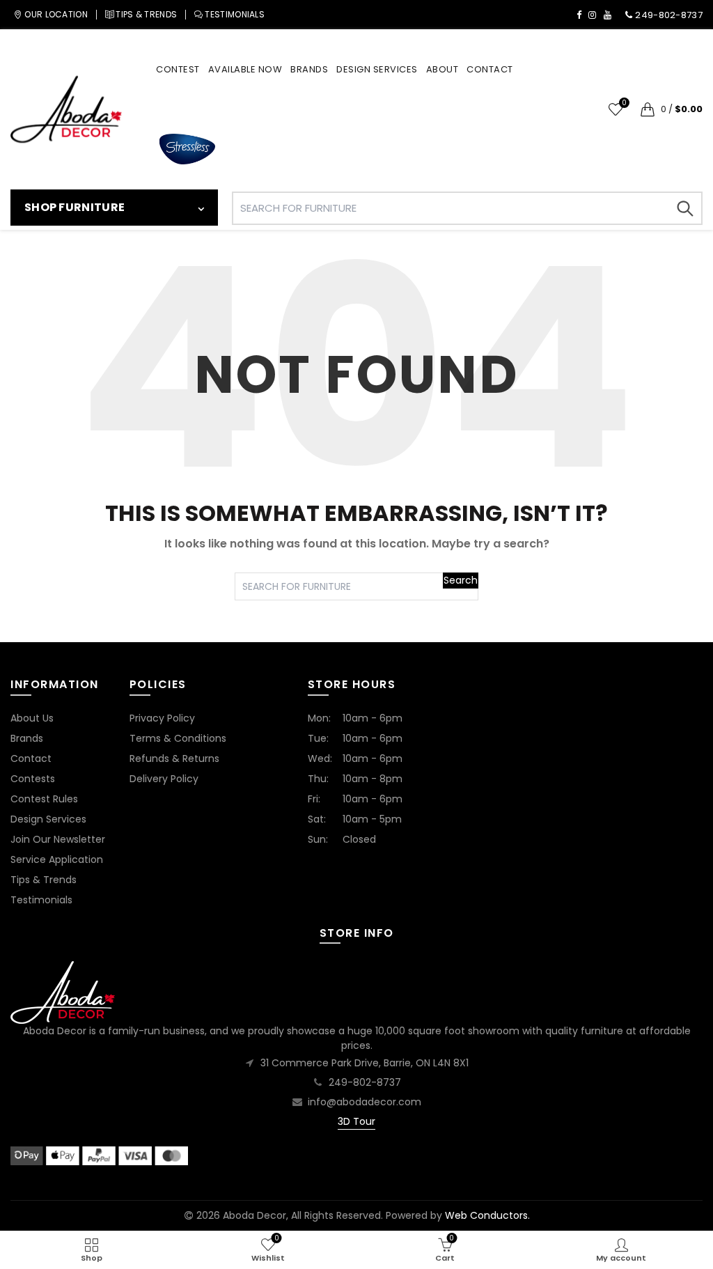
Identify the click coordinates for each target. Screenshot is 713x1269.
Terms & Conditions (178, 738)
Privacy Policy (162, 718)
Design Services (48, 819)
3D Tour (356, 1121)
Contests (32, 779)
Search (685, 208)
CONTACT (490, 69)
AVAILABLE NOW (245, 69)
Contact (31, 758)
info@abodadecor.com (364, 1102)
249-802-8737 (365, 1082)
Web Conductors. (487, 1215)
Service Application (56, 859)
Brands (26, 738)
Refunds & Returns (174, 758)
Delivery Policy (164, 779)
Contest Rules (44, 799)
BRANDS (309, 69)
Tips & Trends (43, 880)
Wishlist (624, 103)
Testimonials (41, 900)
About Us (32, 718)
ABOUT (442, 69)
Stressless (187, 149)
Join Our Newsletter (57, 839)
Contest (178, 69)
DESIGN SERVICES (377, 69)
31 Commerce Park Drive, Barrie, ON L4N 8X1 (364, 1063)
